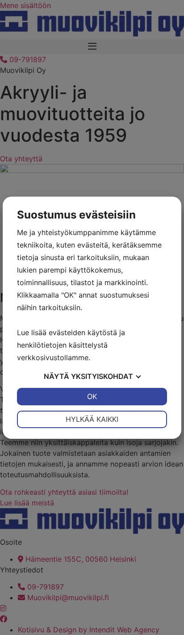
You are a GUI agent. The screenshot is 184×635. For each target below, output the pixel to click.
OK (92, 396)
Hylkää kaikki (92, 419)
